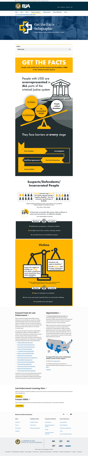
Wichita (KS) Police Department (24, 368)
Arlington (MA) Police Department (25, 342)
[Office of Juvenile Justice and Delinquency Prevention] (53, 447)
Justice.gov (79, 451)
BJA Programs (48, 422)
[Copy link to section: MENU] (20, 46)
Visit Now (48, 369)
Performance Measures (35, 428)
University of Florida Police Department (26, 366)
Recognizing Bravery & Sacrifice (49, 426)
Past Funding (33, 425)
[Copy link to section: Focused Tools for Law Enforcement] (28, 315)
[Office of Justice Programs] (18, 6)
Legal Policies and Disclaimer (46, 451)
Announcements (63, 422)
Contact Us (68, 7)
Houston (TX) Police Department (24, 349)
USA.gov (74, 451)
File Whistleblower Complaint (18, 451)
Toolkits (46, 429)
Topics (61, 431)
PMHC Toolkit (21, 49)
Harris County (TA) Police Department (25, 347)
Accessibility (8, 451)
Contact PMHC (19, 405)
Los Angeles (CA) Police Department (25, 351)
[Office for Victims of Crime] (61, 447)
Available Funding (34, 422)
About (58, 7)
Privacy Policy (35, 451)
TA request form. (56, 361)
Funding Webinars (63, 425)
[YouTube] (71, 415)
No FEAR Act (55, 451)
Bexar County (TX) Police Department (25, 344)
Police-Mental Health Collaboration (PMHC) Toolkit (26, 14)
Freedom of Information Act (65, 451)
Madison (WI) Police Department (24, 355)
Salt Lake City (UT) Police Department (25, 362)
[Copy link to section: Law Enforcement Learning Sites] (46, 388)
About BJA (17, 422)
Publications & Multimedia (65, 428)
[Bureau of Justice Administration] (53, 442)
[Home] (26, 6)
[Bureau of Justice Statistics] (61, 442)
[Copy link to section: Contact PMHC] (29, 399)
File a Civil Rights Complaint (66, 434)
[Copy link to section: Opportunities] (60, 313)
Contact (17, 425)
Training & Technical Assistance (49, 433)
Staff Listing (18, 428)
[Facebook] (64, 415)
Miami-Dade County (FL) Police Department (27, 357)
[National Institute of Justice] (68, 442)
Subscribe (63, 7)
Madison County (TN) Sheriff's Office (25, 353)
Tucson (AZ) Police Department (24, 364)
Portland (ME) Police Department (24, 359)
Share (73, 8)
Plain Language (28, 451)
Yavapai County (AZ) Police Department (26, 370)
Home (16, 14)
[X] (68, 415)
